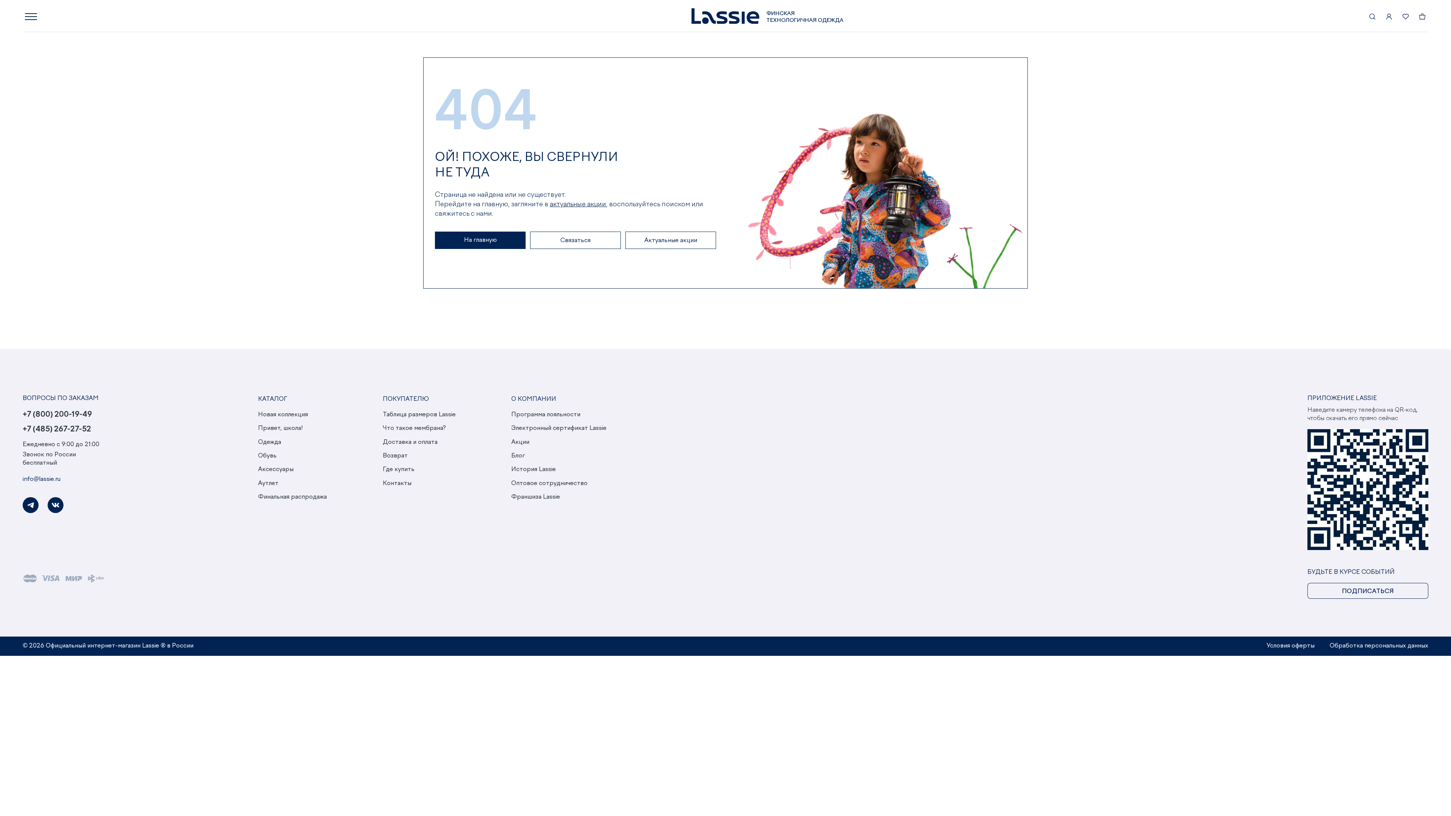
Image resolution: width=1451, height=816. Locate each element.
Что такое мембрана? (414, 428)
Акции (520, 442)
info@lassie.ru (41, 479)
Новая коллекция (283, 415)
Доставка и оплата (410, 442)
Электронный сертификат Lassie (558, 428)
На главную (480, 240)
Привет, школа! (280, 428)
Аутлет (268, 484)
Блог (518, 456)
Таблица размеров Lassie (419, 415)
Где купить (399, 470)
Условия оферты (1291, 646)
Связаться (575, 241)
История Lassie (533, 470)
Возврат (395, 456)
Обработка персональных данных (1379, 646)
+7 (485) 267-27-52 (57, 429)
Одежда (269, 442)
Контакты (397, 484)
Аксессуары (276, 470)
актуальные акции (578, 204)
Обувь (267, 456)
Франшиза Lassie (535, 497)
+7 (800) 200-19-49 (57, 414)
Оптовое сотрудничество (549, 484)
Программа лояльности (545, 415)
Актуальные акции (670, 241)
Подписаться (1368, 592)
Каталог (272, 399)
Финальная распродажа (292, 497)
